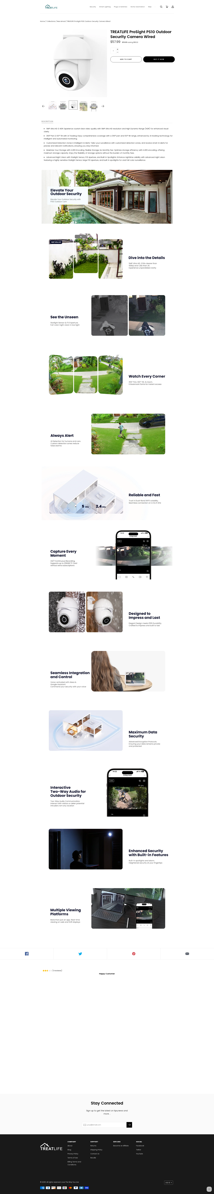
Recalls (93, 1158)
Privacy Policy (73, 1154)
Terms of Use (73, 1158)
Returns (93, 1146)
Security (93, 7)
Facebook (140, 1146)
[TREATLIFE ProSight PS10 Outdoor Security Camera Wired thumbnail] (73, 105)
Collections (50, 21)
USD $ (167, 1183)
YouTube (139, 1154)
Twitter (138, 1150)
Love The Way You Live (70, 1182)
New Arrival (61, 21)
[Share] (27, 953)
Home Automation (138, 7)
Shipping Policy (96, 1150)
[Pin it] (133, 953)
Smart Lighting (105, 7)
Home (42, 21)
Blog (69, 1150)
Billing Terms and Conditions (74, 1163)
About (70, 1146)
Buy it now (159, 59)
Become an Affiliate (121, 1146)
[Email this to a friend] (187, 953)
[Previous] (43, 106)
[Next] (103, 106)
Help (150, 7)
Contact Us (94, 1154)
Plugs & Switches (120, 7)
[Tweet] (80, 953)
